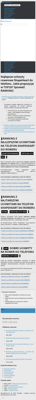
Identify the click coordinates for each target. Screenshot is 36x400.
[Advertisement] (18, 47)
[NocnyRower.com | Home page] (6, 2)
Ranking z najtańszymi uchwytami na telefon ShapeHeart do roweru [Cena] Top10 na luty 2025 (19, 129)
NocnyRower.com (6, 96)
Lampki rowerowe (12, 388)
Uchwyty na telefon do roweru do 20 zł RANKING (15, 241)
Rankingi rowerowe (9, 18)
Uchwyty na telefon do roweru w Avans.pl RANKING (15, 186)
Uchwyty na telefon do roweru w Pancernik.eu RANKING (17, 234)
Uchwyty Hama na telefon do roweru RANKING (14, 287)
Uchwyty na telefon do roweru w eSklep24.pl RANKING (16, 190)
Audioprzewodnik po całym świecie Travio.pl (18, 338)
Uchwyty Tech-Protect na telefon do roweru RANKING (16, 179)
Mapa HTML (7, 16)
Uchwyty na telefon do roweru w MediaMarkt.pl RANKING (17, 231)
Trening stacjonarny (9, 13)
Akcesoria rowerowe (9, 8)
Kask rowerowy (14, 385)
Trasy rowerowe (8, 11)
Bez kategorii (7, 370)
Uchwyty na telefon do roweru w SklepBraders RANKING (17, 238)
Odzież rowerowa (9, 10)
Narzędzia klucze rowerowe (19, 383)
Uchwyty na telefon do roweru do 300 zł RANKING (15, 280)
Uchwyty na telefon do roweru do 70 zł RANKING (15, 276)
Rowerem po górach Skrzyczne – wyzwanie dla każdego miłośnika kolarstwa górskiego (20, 352)
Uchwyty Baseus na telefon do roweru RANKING (15, 283)
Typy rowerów (8, 15)
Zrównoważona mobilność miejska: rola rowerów (19, 359)
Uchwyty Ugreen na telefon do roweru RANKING (15, 183)
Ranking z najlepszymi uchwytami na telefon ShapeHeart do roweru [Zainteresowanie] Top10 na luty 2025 (19, 126)
